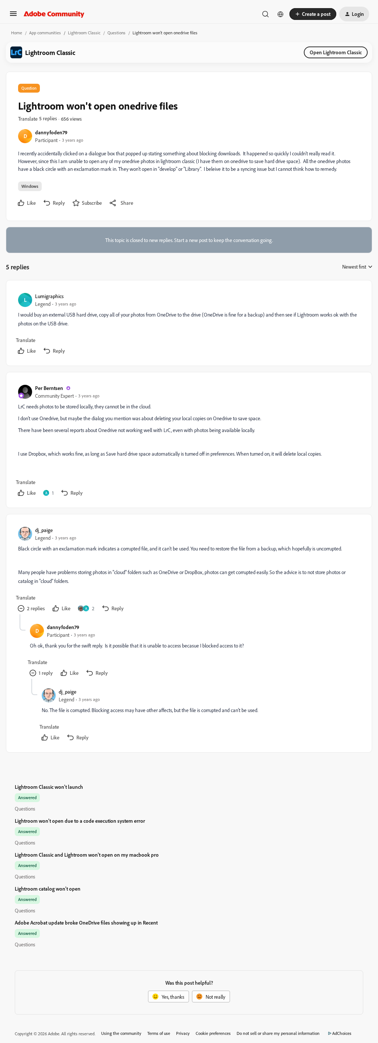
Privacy (183, 1033)
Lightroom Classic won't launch (49, 787)
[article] (188, 324)
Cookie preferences (213, 1033)
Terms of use (158, 1033)
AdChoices (341, 1033)
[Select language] (280, 14)
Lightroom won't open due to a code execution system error (80, 821)
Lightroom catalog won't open (47, 888)
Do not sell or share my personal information (278, 1033)
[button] (13, 16)
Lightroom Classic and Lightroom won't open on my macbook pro (87, 855)
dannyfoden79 (51, 132)
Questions (116, 32)
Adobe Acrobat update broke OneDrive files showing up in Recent (86, 922)
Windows (29, 186)
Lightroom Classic (84, 32)
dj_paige (44, 530)
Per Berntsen (49, 388)
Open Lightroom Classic (336, 52)
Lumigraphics (49, 296)
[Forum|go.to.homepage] (54, 14)
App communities (45, 32)
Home (16, 32)
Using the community (121, 1033)
